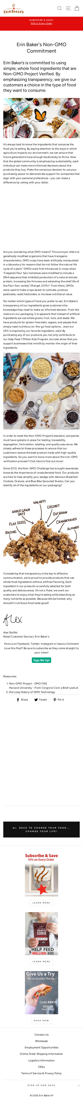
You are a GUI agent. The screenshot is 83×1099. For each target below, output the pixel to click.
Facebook (23, 643)
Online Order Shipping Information (41, 1053)
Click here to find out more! (46, 461)
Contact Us (41, 1034)
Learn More (41, 903)
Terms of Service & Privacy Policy (41, 1073)
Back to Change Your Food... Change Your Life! (44, 830)
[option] (41, 22)
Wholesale (41, 1041)
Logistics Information (41, 1060)
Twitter (35, 643)
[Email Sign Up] (41, 661)
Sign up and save (41, 1085)
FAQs (41, 1066)
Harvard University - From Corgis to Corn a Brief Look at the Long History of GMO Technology (43, 690)
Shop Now (41, 1020)
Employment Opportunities (41, 1047)
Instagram (47, 643)
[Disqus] (41, 750)
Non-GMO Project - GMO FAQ (28, 683)
